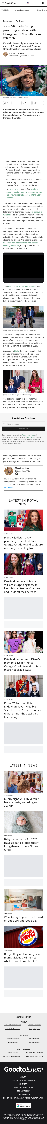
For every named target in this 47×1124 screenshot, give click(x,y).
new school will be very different (22, 287)
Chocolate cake (34, 1038)
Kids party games (34, 1029)
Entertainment (7, 21)
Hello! (16, 351)
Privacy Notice (30, 437)
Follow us (28, 103)
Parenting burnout (12, 1052)
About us (23, 1077)
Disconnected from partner (34, 1056)
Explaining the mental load (34, 1052)
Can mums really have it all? (12, 1056)
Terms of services (28, 435)
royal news (14, 189)
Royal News (20, 21)
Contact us (23, 1084)
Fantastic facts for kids (12, 1029)
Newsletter (39, 103)
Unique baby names (22, 10)
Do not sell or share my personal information (23, 1098)
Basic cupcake (12, 1042)
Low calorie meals (34, 1042)
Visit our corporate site (31, 1115)
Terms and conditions (23, 1087)
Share (8, 103)
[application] (23, 266)
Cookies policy (23, 1094)
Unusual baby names (34, 1025)
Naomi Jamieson (17, 53)
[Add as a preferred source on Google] (23, 1105)
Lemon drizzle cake (13, 1038)
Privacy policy (23, 1091)
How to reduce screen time (12, 1025)
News (32, 56)
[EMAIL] (17, 473)
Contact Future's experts (23, 1080)
